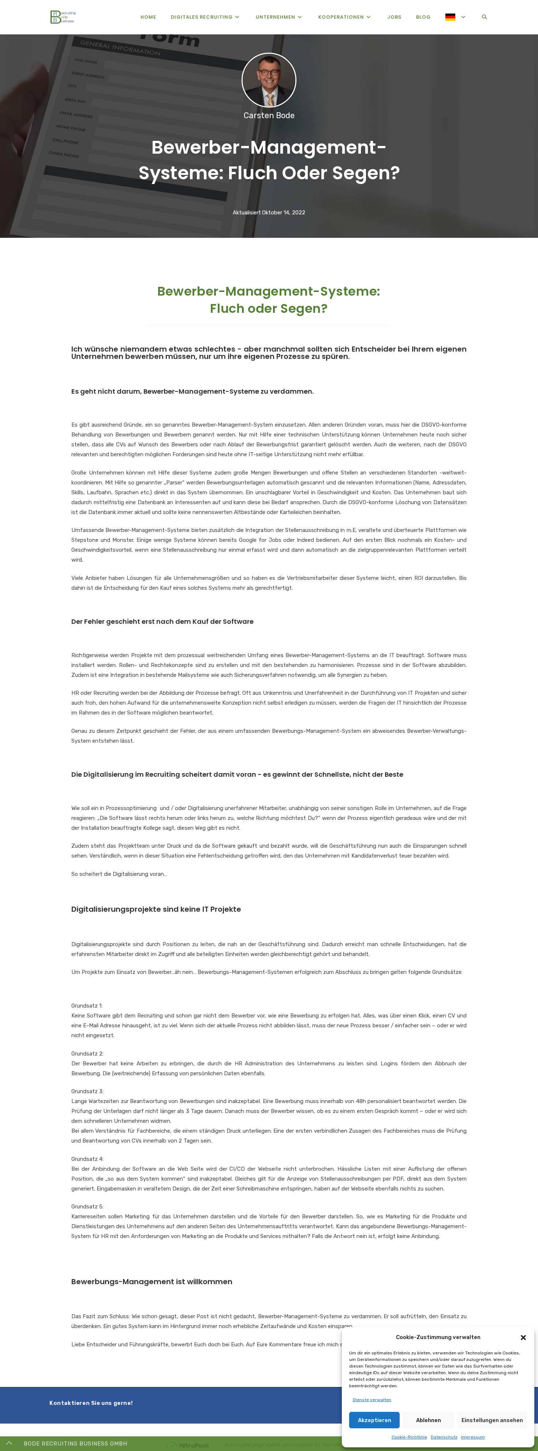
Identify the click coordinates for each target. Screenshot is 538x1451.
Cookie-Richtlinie (409, 1437)
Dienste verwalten (372, 1399)
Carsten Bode (269, 115)
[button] (523, 1337)
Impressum (473, 1437)
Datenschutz (444, 1437)
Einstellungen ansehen (492, 1420)
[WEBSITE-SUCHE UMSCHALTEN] (484, 17)
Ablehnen (428, 1420)
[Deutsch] (456, 17)
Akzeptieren (374, 1420)
